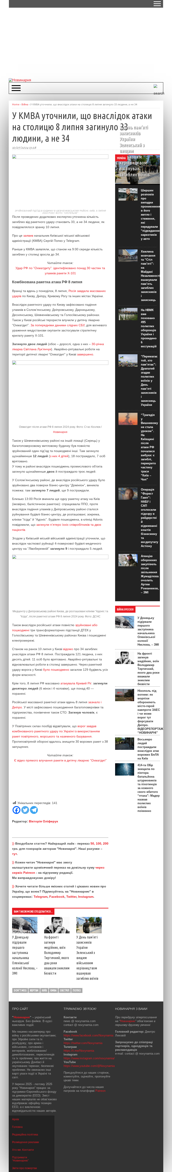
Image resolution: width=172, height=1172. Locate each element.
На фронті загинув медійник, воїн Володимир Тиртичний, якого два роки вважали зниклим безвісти (148, 669)
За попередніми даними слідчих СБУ (57, 325)
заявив (28, 235)
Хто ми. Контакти (23, 1149)
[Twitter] (25, 810)
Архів (15, 1119)
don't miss (20, 990)
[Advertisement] (90, 42)
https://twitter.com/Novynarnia (83, 1043)
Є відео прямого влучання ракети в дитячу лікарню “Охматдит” (60, 760)
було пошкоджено (56, 669)
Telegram (40, 896)
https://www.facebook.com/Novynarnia (88, 1035)
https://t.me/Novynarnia (79, 1050)
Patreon (100, 1090)
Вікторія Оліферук (43, 821)
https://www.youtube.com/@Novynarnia (89, 1066)
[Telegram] (34, 810)
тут (14, 854)
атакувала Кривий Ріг (75, 683)
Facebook (56, 896)
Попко (77, 990)
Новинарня (60, 432)
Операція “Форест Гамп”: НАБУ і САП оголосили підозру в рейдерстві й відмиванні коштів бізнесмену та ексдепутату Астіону (149, 518)
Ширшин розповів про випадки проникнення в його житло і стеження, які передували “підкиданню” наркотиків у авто (151, 214)
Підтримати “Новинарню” (20, 1159)
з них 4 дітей (59, 456)
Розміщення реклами (25, 1142)
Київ (44, 990)
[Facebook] (16, 810)
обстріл (64, 990)
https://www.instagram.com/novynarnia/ (89, 1058)
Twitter (71, 896)
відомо (68, 649)
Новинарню (127, 1021)
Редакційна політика (25, 1134)
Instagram (85, 896)
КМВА (53, 990)
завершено (85, 354)
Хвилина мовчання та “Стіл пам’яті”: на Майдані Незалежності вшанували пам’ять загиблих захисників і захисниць (150, 276)
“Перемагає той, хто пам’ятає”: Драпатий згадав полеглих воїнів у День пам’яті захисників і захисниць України (149, 381)
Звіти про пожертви (24, 1168)
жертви (34, 990)
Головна (17, 1127)
